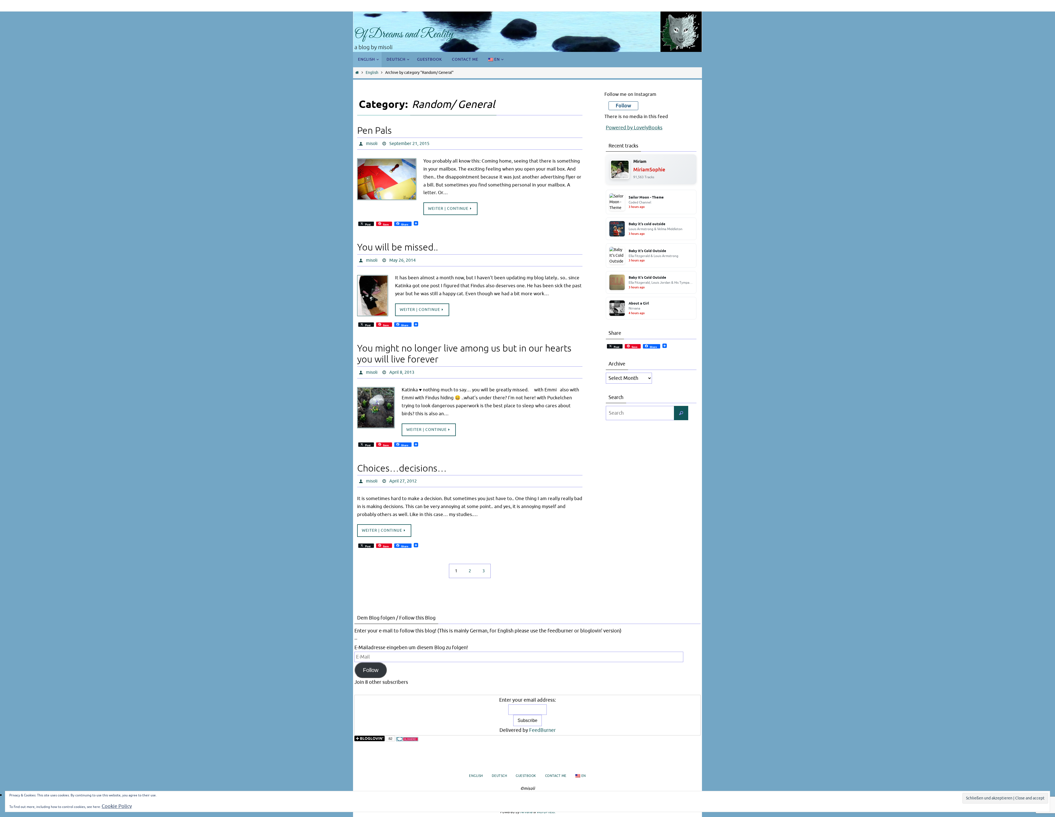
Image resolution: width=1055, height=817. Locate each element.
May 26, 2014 (402, 260)
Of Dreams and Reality (404, 34)
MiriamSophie (649, 169)
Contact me (556, 776)
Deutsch (499, 776)
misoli (371, 143)
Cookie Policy (117, 806)
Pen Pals (374, 130)
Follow (370, 670)
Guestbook (526, 776)
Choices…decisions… (402, 468)
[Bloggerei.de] (407, 740)
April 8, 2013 (401, 372)
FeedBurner (542, 730)
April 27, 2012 (403, 481)
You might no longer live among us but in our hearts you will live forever (464, 354)
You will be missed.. (397, 247)
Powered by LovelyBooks (634, 128)
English (372, 72)
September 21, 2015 (409, 143)
